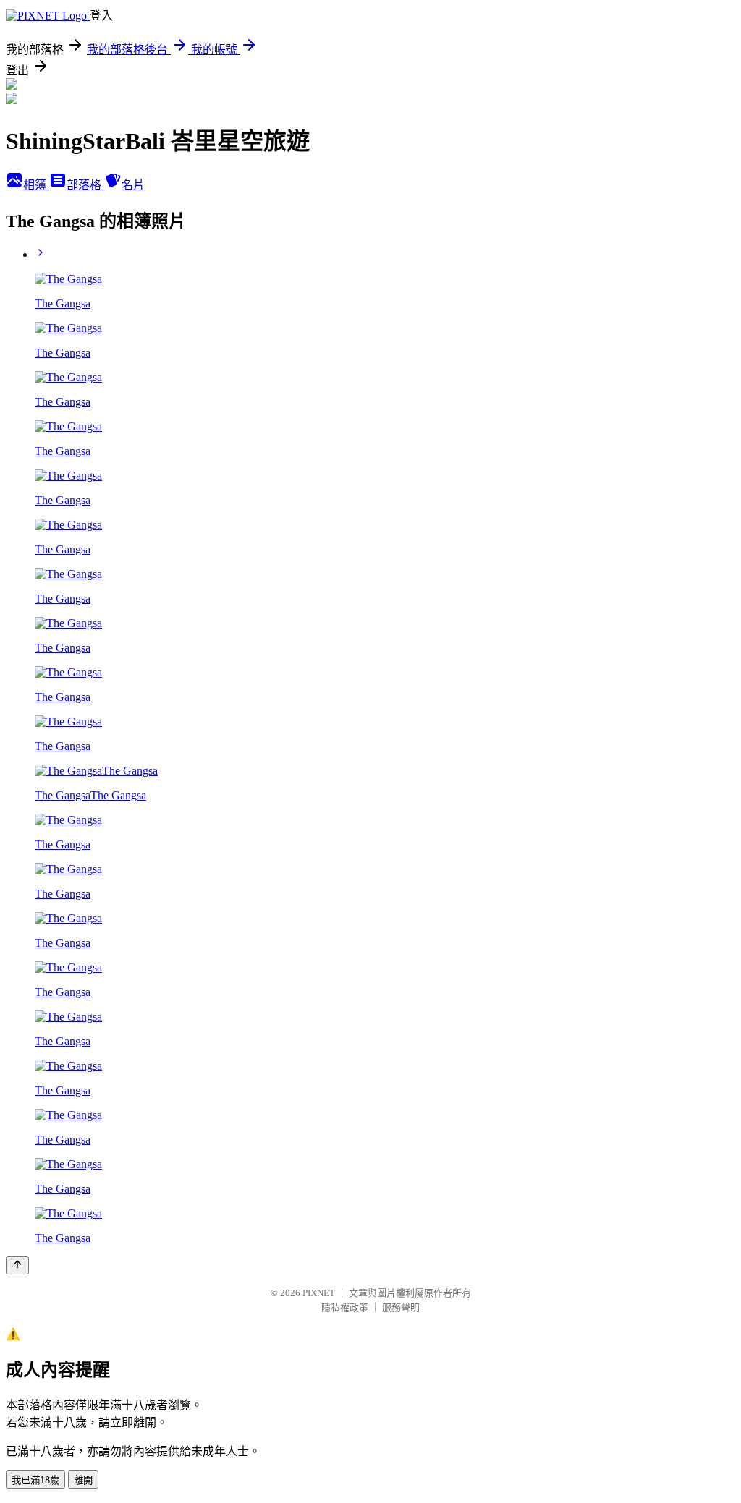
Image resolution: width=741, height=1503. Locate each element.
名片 (133, 185)
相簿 (36, 185)
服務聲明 (401, 1307)
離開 (83, 1480)
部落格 (85, 185)
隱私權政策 (344, 1307)
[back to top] (17, 1265)
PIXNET (318, 1292)
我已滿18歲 (35, 1480)
